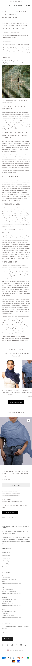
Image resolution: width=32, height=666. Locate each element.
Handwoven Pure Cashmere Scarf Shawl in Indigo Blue (11, 391)
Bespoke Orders (6, 555)
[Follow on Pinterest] (16, 645)
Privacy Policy (5, 564)
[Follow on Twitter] (7, 645)
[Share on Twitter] (9, 517)
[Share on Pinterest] (12, 517)
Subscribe (7, 638)
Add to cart (16, 485)
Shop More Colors (16, 402)
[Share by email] (14, 517)
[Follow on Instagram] (12, 645)
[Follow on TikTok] (26, 645)
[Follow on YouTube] (21, 645)
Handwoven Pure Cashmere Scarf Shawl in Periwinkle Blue (15, 473)
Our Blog (4, 566)
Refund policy (5, 561)
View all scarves (9, 512)
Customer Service (6, 552)
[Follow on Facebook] (3, 645)
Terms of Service (6, 558)
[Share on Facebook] (7, 517)
